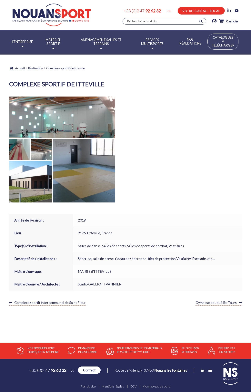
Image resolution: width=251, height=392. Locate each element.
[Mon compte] (214, 21)
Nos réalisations (190, 41)
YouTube (236, 10)
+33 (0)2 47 (142, 10)
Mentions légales (113, 386)
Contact (89, 370)
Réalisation (35, 68)
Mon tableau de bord (156, 386)
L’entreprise (22, 42)
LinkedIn (229, 10)
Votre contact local (201, 11)
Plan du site (88, 386)
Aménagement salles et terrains (101, 42)
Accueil (20, 68)
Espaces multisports (152, 42)
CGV (133, 386)
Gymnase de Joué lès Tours (216, 303)
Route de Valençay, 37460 (151, 370)
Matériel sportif (53, 42)
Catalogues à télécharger (223, 41)
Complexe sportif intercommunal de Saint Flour (50, 303)
